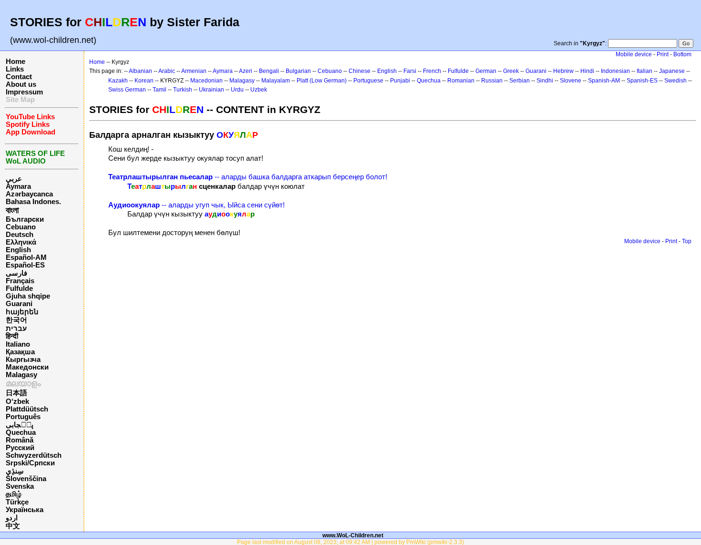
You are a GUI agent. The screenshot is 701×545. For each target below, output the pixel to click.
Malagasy (21, 375)
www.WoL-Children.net (352, 535)
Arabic (166, 71)
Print (663, 54)
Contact (19, 77)
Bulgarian (298, 71)
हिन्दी (12, 336)
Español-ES (25, 265)
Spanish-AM (604, 80)
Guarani (19, 304)
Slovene (570, 80)
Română (19, 440)
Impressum (24, 92)
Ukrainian (211, 89)
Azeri (245, 71)
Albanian (140, 71)
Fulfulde (19, 288)
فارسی (16, 273)
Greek (511, 71)
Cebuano (21, 227)
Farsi (409, 71)
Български (25, 219)
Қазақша (20, 352)
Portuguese (368, 80)
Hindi (587, 71)
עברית (16, 328)
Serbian (519, 80)
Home (15, 61)
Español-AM (26, 257)
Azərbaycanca (29, 194)
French (432, 71)
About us (21, 84)
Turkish (182, 89)
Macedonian (206, 80)
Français (20, 281)
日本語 (16, 393)
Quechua (21, 432)
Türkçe (17, 502)
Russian (492, 80)
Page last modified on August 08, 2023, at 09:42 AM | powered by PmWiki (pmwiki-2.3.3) (350, 542)
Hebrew (563, 71)
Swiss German (127, 89)
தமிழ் (13, 494)
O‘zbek (17, 401)
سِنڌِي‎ (15, 471)
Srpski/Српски (30, 463)
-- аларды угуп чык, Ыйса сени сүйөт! (196, 205)
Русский (20, 448)
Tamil (159, 89)
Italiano (18, 344)
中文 (13, 526)
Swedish (675, 80)
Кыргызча (23, 359)
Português (23, 417)
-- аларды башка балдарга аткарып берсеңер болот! (247, 177)
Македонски (27, 367)
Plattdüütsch (27, 409)
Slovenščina (26, 479)
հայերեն (22, 312)
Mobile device (634, 54)
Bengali (269, 71)
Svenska (20, 486)
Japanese (672, 71)
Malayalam (275, 80)
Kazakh (118, 80)
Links (15, 69)
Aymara (18, 186)
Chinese (360, 71)
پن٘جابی (19, 425)
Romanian (460, 80)
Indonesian (615, 71)
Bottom (682, 54)
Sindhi (544, 80)
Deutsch (19, 234)
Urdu (237, 89)
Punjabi (400, 80)
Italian (644, 71)
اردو (12, 518)
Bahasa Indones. (33, 202)
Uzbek (258, 89)
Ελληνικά (21, 242)
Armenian (193, 71)
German (485, 71)
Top (686, 241)
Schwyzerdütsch (34, 455)
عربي (14, 179)
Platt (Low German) (322, 80)
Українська (24, 510)
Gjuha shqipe (28, 296)
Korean (144, 80)
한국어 (16, 320)
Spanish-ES (642, 80)
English (18, 250)
